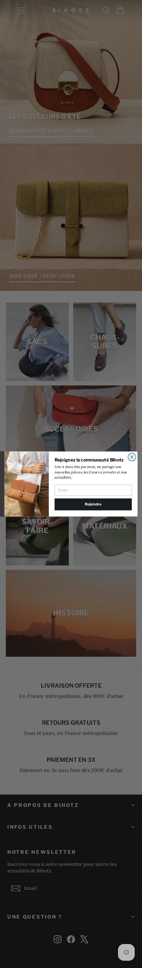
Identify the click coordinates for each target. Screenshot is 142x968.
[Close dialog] (132, 457)
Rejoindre (93, 504)
